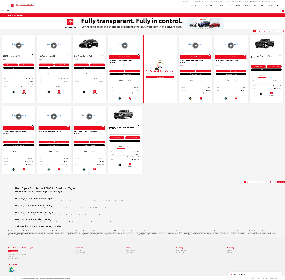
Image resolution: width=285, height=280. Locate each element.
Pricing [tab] (23, 74)
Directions (229, 252)
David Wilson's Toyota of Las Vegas (15, 278)
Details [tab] (14, 74)
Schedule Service (130, 250)
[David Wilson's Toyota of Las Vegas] (21, 5)
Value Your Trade (28, 64)
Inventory (79, 248)
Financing (179, 248)
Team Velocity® (258, 278)
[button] (32, 54)
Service (128, 248)
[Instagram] (12, 264)
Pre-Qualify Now (160, 77)
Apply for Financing (181, 250)
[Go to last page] (283, 31)
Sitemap (37, 278)
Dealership (230, 248)
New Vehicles (79, 250)
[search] (277, 5)
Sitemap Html (42, 278)
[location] (230, 1)
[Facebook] (9, 264)
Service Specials (130, 252)
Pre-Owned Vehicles (81, 252)
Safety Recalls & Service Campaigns (58, 278)
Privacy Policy (26, 278)
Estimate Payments (10, 64)
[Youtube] (15, 264)
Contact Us (14, 251)
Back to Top (281, 182)
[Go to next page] (280, 31)
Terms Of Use (32, 278)
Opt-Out (68, 278)
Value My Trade (180, 252)
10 (277, 31)
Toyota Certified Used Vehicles (83, 254)
